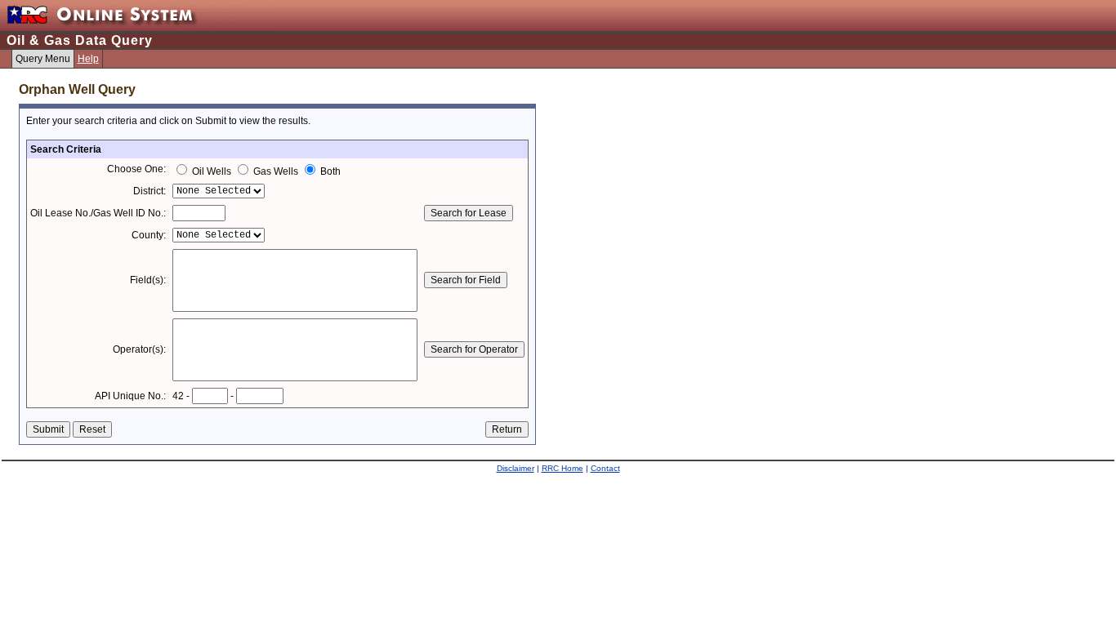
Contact (605, 468)
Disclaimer (515, 468)
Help (88, 58)
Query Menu (43, 58)
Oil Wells (212, 171)
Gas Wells (276, 171)
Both (329, 171)
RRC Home (562, 468)
